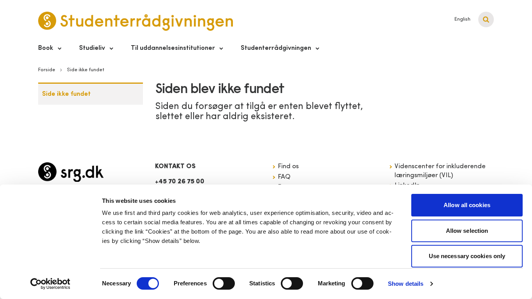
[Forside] (71, 172)
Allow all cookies (467, 205)
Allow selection (467, 230)
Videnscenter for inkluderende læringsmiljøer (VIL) (440, 170)
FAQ (284, 177)
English (462, 19)
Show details (405, 283)
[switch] (224, 283)
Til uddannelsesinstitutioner (173, 48)
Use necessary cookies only (467, 256)
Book (45, 48)
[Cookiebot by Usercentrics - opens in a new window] (50, 284)
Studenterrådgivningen (276, 48)
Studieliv (92, 48)
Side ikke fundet (66, 94)
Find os (288, 166)
